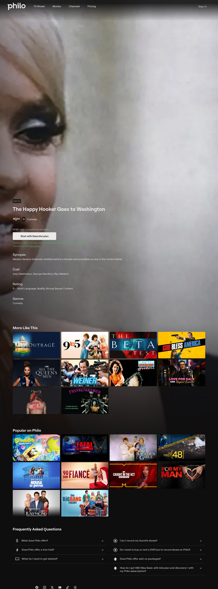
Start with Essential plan (35, 236)
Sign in (203, 6)
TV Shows (39, 6)
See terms (35, 246)
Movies (57, 6)
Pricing (92, 6)
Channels (74, 6)
